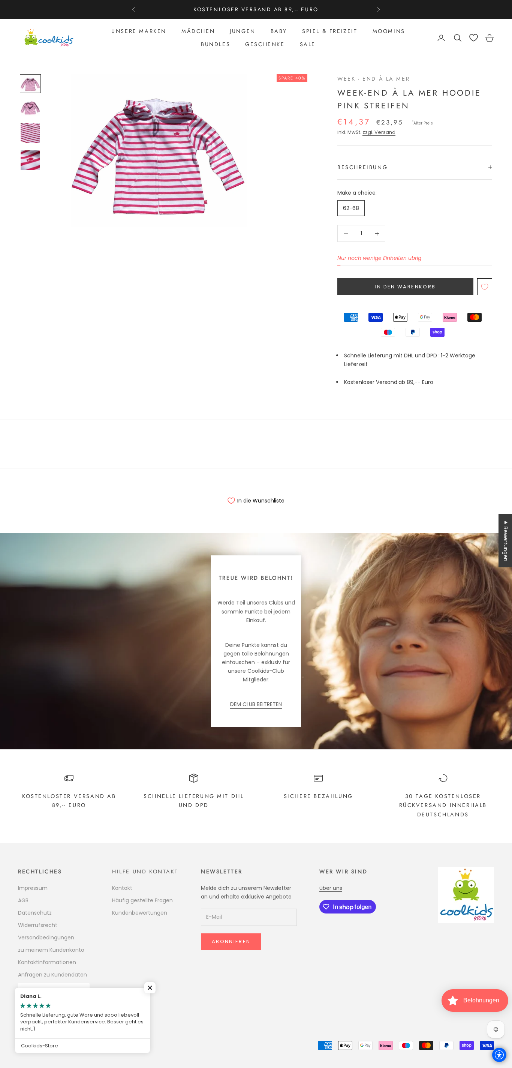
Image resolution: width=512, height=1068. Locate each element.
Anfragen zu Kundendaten (52, 974)
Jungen (243, 31)
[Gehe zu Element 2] (30, 108)
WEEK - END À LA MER (373, 78)
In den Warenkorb (405, 286)
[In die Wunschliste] (484, 286)
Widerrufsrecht (37, 925)
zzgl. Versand (378, 132)
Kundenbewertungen (139, 912)
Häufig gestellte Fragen (142, 900)
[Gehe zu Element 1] (30, 83)
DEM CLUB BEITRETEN (256, 704)
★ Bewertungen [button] (505, 540)
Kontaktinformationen (47, 962)
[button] (150, 987)
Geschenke (264, 44)
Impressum (33, 888)
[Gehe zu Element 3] (30, 133)
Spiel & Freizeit (329, 31)
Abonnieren (231, 941)
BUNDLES (215, 44)
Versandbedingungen (46, 937)
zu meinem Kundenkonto (51, 950)
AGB (23, 900)
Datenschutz (35, 912)
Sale (308, 44)
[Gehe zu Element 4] (30, 160)
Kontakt (122, 888)
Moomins (389, 31)
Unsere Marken (138, 31)
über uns (330, 888)
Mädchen (198, 31)
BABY (279, 31)
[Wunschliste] (474, 38)
